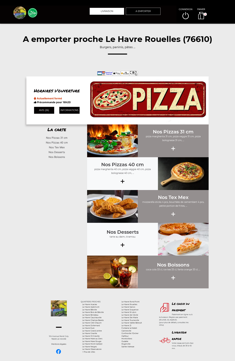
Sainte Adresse (127, 346)
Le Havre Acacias (89, 304)
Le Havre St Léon (128, 312)
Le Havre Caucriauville (92, 317)
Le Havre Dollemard (91, 325)
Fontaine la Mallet (129, 328)
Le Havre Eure (88, 328)
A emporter (143, 11)
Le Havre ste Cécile (129, 315)
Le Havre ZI (126, 325)
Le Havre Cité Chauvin (92, 323)
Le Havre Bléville (89, 310)
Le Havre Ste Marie (129, 317)
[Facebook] (58, 352)
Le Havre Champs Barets (93, 320)
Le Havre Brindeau (90, 315)
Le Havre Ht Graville (91, 336)
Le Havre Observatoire (92, 349)
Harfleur (125, 336)
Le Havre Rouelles (129, 304)
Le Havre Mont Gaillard (92, 344)
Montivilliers (126, 338)
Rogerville (125, 344)
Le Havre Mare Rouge (91, 341)
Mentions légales (58, 344)
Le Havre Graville (89, 333)
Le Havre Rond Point (130, 302)
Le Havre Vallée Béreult (131, 323)
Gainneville (126, 331)
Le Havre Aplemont (90, 307)
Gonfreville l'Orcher (129, 333)
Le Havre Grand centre (92, 331)
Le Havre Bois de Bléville (93, 312)
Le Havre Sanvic (128, 307)
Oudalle (124, 341)
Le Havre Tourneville (130, 320)
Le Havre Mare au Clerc (92, 338)
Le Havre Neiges (89, 346)
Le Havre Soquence (129, 310)
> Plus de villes (88, 352)
